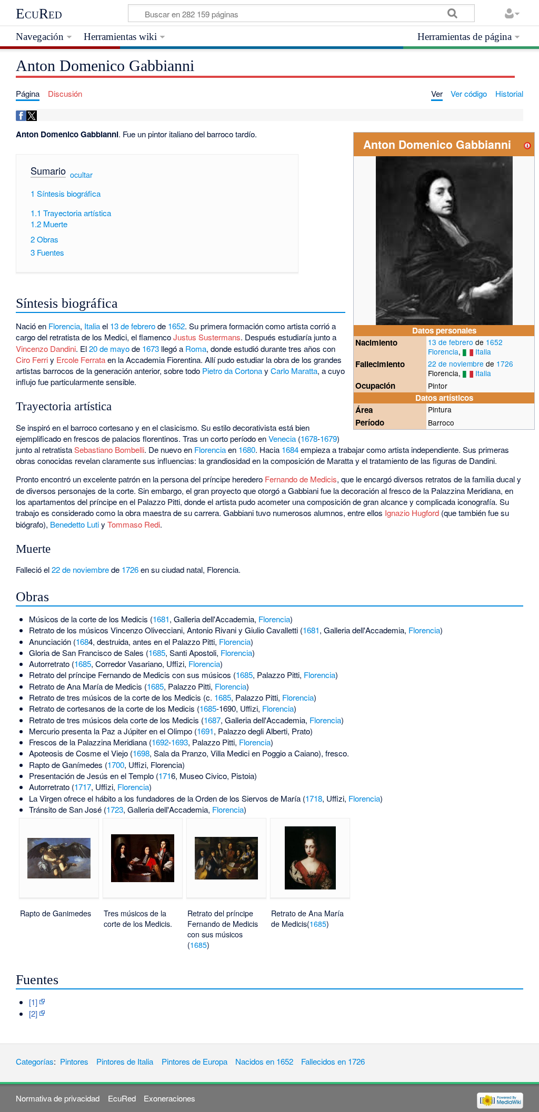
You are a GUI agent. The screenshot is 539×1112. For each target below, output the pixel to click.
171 (164, 775)
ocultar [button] (81, 174)
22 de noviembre (456, 363)
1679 (328, 438)
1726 (504, 363)
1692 (160, 741)
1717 (82, 786)
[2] (33, 1013)
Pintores (74, 1061)
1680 (246, 449)
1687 (212, 719)
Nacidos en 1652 (264, 1061)
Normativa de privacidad (57, 1098)
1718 (313, 798)
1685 (156, 652)
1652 (494, 342)
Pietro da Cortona (232, 370)
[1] (33, 1001)
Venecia (282, 438)
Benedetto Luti (74, 524)
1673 (150, 348)
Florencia (443, 351)
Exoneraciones (169, 1098)
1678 (309, 438)
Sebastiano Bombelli (109, 449)
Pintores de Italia (124, 1061)
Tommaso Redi (133, 524)
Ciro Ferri (32, 359)
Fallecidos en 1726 (333, 1061)
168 (82, 641)
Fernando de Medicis (301, 478)
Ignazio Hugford (412, 512)
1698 (141, 753)
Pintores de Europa (194, 1061)
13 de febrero (450, 342)
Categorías (35, 1061)
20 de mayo (109, 348)
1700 (115, 764)
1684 (290, 449)
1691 (205, 730)
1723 (114, 809)
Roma (195, 348)
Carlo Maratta (294, 370)
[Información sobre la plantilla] (527, 144)
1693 (179, 741)
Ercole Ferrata (80, 359)
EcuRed (39, 14)
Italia (483, 351)
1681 (161, 618)
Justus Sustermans (207, 336)
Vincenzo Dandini (46, 348)
